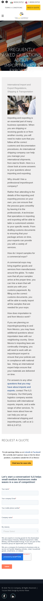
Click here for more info (21, 463)
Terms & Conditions (13, 8)
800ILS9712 (18, 2)
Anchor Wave (24, 590)
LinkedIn (27, 452)
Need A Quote (33, 8)
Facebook (36, 452)
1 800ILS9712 (34, 2)
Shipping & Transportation (20, 91)
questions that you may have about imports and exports (19, 387)
